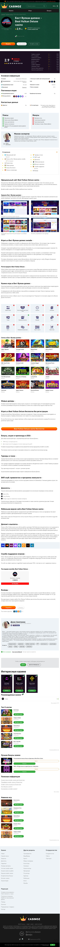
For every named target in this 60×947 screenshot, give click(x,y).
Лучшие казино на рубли (7, 871)
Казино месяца (27, 868)
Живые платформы (28, 861)
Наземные (26, 866)
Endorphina (16, 711)
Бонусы (49, 10)
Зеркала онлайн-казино (7, 873)
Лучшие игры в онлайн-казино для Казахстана (13, 780)
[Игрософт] (54, 81)
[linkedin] (11, 625)
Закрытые (3, 858)
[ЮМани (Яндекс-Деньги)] (22, 96)
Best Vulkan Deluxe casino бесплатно (29, 429)
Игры (30, 10)
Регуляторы (26, 873)
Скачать (21, 607)
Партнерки (48, 858)
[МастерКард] (14, 96)
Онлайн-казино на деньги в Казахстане (11, 784)
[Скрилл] (16, 96)
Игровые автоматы (6, 866)
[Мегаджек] (50, 81)
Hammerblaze (17, 725)
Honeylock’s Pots (17, 808)
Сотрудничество (50, 853)
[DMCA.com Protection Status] (29, 935)
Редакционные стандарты (7, 907)
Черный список (5, 856)
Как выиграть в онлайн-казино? (9, 789)
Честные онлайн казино (7, 868)
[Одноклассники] (18, 611)
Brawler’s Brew (17, 823)
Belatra (3, 351)
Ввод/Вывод (26, 856)
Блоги (25, 880)
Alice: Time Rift (17, 741)
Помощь (3, 902)
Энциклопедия (4, 880)
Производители (27, 853)
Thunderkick (16, 719)
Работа (48, 856)
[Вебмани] (20, 96)
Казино (11, 10)
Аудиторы (25, 875)
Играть (8, 44)
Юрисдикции (26, 871)
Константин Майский (17, 651)
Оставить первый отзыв (33, 29)
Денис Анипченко (8, 144)
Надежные (3, 863)
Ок (52, 944)
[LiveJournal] (14, 611)
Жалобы (25, 883)
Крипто (25, 858)
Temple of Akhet (17, 717)
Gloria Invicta (16, 800)
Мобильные (26, 878)
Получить (24, 763)
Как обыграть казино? (6, 786)
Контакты (3, 904)
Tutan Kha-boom (17, 733)
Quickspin (15, 801)
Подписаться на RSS (34, 939)
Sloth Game (16, 709)
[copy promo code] (9, 687)
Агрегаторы (26, 863)
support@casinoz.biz (51, 1)
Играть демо (8, 345)
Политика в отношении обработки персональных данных (7, 898)
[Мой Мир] (16, 611)
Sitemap (3, 909)
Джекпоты (3, 861)
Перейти (8, 607)
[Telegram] (20, 611)
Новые (2, 853)
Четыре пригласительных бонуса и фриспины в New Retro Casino (28, 758)
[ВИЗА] (18, 96)
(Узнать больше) (45, 944)
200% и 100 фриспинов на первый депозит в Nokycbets (26, 766)
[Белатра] (52, 81)
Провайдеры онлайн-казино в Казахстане (11, 782)
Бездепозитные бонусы (7, 875)
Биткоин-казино (5, 878)
